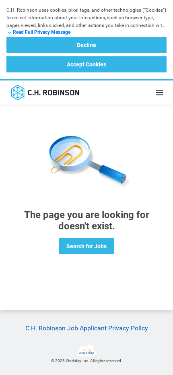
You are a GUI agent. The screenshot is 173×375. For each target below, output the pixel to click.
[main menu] (159, 92)
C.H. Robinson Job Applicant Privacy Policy (86, 328)
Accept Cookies (86, 64)
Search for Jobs (86, 246)
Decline (86, 45)
